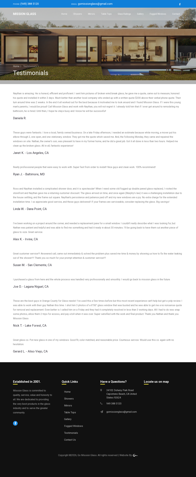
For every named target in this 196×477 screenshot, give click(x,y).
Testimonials (71, 432)
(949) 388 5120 (29, 3)
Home (64, 14)
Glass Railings (124, 14)
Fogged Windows (158, 14)
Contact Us (70, 439)
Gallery (140, 14)
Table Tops (106, 14)
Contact (176, 14)
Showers (77, 14)
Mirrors (91, 14)
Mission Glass (24, 14)
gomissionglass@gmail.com (95, 3)
